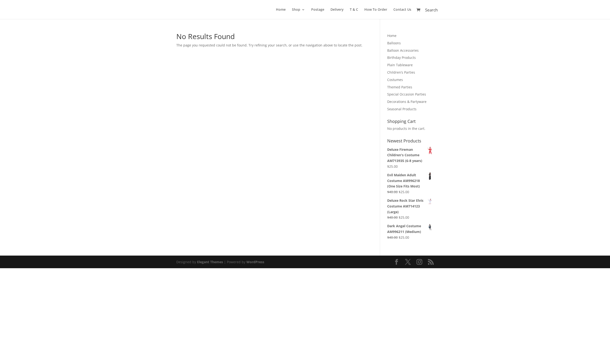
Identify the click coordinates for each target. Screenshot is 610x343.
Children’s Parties (401, 72)
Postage (317, 10)
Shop (296, 10)
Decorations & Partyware (407, 101)
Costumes (395, 79)
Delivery (337, 10)
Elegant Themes (210, 262)
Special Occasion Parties (406, 94)
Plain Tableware (400, 65)
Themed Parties (399, 87)
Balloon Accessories (403, 50)
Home (281, 10)
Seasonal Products (402, 109)
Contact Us (402, 10)
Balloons (394, 43)
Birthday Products (401, 57)
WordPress (255, 262)
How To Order (375, 10)
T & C (354, 10)
